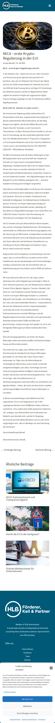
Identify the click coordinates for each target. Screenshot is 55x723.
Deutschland (8, 432)
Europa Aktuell (8, 63)
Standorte (27, 652)
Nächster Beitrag (45, 449)
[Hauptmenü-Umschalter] (50, 5)
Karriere (27, 660)
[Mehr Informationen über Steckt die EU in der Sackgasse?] (27, 518)
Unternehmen (27, 649)
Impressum (42, 719)
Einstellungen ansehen (27, 713)
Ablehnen (27, 706)
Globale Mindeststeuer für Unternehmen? (20, 570)
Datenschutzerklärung (29, 719)
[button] (51, 668)
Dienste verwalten (10, 692)
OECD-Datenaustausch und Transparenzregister (20, 498)
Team (27, 656)
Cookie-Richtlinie (15, 719)
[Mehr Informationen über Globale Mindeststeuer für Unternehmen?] (27, 552)
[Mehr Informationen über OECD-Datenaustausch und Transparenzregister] (27, 481)
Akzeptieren (27, 699)
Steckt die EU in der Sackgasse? (22, 534)
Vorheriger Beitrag (11, 449)
